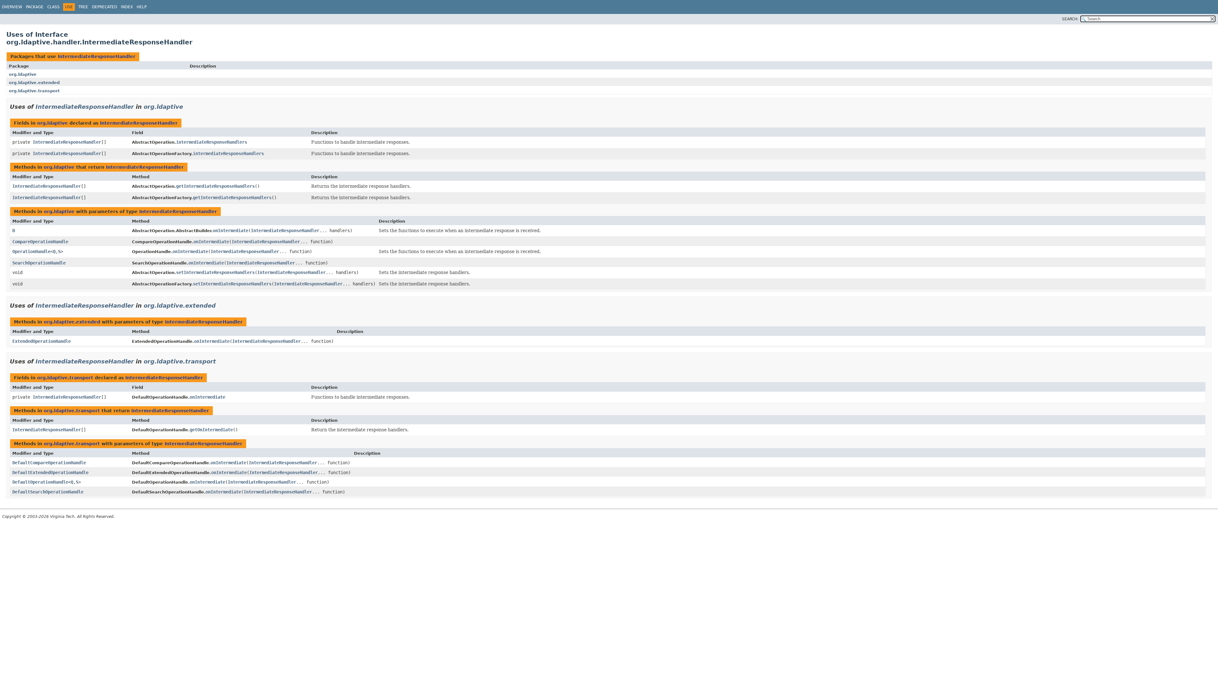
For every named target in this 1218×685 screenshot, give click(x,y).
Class (53, 7)
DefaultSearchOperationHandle (47, 491)
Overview (12, 7)
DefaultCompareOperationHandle (49, 462)
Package (34, 7)
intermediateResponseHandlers (211, 142)
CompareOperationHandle (40, 241)
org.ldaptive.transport (34, 90)
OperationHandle (31, 251)
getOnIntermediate (211, 429)
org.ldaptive (22, 74)
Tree (83, 7)
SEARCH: (1070, 19)
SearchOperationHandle (39, 262)
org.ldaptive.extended (34, 82)
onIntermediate (230, 230)
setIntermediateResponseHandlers (215, 272)
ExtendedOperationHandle (41, 341)
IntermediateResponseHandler (96, 56)
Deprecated (104, 7)
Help (142, 7)
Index (127, 7)
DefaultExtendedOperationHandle (50, 472)
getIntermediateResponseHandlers (215, 186)
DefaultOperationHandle (40, 482)
